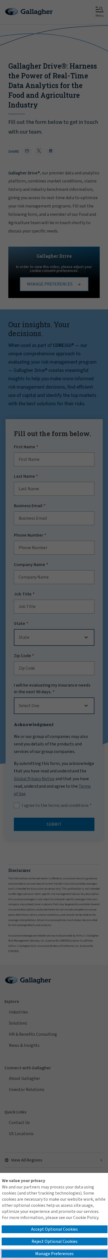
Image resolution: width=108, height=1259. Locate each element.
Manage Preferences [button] (54, 1254)
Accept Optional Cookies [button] (54, 1229)
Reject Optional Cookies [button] (55, 1241)
